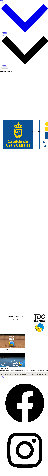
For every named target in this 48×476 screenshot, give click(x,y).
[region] (24, 190)
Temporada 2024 (5, 65)
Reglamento (3, 35)
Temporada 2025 (5, 34)
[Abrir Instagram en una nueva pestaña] (25, 473)
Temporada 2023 (5, 33)
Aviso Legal (3, 377)
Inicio (2, 1)
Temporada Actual (5, 32)
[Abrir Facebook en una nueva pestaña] (25, 426)
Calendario (3, 2)
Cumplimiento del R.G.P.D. (5, 378)
